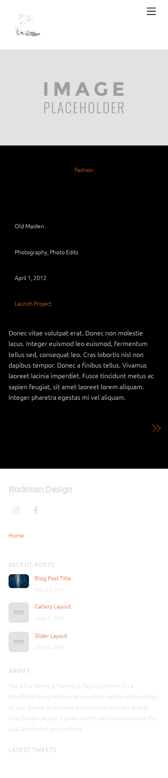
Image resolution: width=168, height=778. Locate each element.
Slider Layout (51, 635)
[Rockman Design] (27, 39)
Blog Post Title (53, 578)
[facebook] (36, 508)
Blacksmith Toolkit (120, 428)
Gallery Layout (53, 606)
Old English (84, 184)
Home (16, 535)
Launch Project (33, 303)
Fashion (84, 169)
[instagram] (17, 508)
